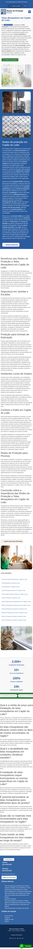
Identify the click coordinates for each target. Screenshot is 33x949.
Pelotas (7, 921)
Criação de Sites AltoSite (16, 935)
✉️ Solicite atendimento (11, 245)
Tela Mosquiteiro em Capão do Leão (10, 586)
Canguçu (7, 917)
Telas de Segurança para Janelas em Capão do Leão (15, 594)
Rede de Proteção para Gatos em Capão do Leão (14, 616)
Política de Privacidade (9, 877)
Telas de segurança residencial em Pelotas (17, 886)
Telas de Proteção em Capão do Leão (11, 598)
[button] (29, 11)
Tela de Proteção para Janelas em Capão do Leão (14, 620)
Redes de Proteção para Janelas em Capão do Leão (14, 612)
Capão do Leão (8, 25)
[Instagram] (25, 6)
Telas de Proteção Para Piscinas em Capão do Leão (14, 579)
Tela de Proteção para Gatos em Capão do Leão (13, 590)
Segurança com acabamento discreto (23, 695)
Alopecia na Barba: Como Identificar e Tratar (18, 887)
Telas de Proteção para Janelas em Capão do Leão (14, 609)
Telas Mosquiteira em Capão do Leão (11, 583)
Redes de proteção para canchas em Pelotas (18, 902)
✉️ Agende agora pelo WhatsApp (12, 541)
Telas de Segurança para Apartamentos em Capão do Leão (16, 601)
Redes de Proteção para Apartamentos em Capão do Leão (16, 605)
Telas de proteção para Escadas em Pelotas (17, 893)
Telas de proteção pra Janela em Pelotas (16, 900)
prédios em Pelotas (10, 899)
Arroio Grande (9, 915)
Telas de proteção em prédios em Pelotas (17, 908)
